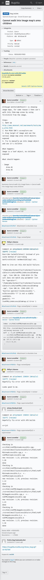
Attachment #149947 (9, 226)
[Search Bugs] (31, 3)
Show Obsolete (8, 91)
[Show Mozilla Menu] (7, 3)
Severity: (10, 46)
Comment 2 (10, 211)
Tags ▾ (29, 95)
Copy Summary (26, 8)
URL (14, 62)
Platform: (10, 36)
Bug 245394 (14, 14)
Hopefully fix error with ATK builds (14, 73)
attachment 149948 (21, 249)
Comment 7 (10, 440)
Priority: (10, 44)
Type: (11, 40)
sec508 (11, 554)
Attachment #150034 (9, 364)
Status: (11, 54)
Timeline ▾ (38, 95)
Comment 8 (10, 542)
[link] (22, 336)
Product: (10, 31)
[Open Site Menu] (3, 3)
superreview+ (9, 82)
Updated (10, 180)
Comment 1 (10, 194)
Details (24, 86)
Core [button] (16, 31)
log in (12, 560)
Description (10, 102)
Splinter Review (36, 86)
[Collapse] (40, 101)
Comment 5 (10, 372)
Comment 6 (10, 410)
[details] (34, 249)
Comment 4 (10, 313)
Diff (29, 86)
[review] (12, 252)
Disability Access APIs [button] (22, 34)
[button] (38, 3)
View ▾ (39, 8)
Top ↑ (4, 572)
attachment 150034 (21, 376)
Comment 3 (10, 244)
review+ (12, 81)
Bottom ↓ (19, 95)
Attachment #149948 (9, 237)
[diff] (5, 252)
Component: (9, 34)
